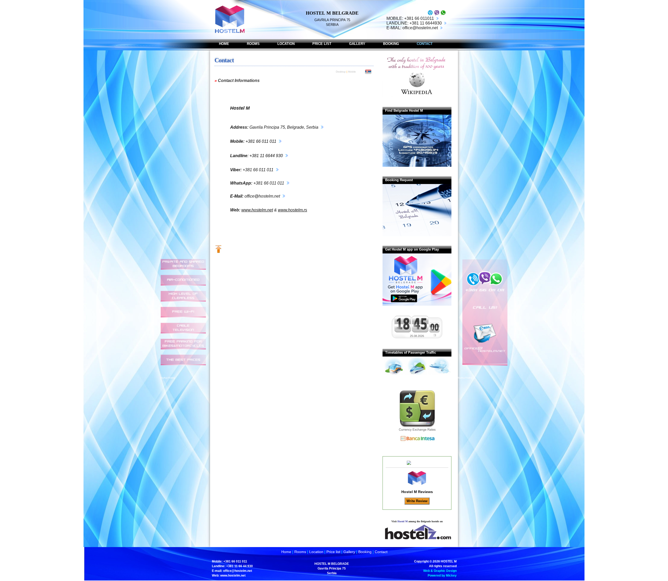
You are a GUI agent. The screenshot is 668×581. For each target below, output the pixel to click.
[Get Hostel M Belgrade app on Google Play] (423, 304)
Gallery (349, 552)
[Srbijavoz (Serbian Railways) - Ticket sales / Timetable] (416, 374)
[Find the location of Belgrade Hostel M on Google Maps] (423, 166)
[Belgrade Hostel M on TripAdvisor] (417, 484)
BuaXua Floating (167, 377)
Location (316, 552)
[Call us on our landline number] (444, 23)
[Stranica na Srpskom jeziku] (368, 73)
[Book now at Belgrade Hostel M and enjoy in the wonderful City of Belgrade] (422, 235)
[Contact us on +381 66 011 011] (430, 15)
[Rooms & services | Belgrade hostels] (185, 374)
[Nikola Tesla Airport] (439, 374)
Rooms (300, 552)
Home (286, 552)
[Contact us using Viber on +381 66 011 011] (436, 15)
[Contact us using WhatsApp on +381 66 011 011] (443, 15)
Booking (365, 552)
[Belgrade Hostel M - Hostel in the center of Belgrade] (229, 19)
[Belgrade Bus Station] (394, 374)
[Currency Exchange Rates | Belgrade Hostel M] (417, 446)
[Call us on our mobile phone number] (437, 18)
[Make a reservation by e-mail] (441, 28)
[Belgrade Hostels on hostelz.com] (417, 539)
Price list (333, 552)
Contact (381, 552)
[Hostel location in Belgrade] (321, 127)
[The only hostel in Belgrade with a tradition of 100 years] (416, 96)
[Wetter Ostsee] (434, 335)
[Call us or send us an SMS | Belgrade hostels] (483, 374)
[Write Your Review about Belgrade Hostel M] (417, 463)
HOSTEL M (449, 561)
